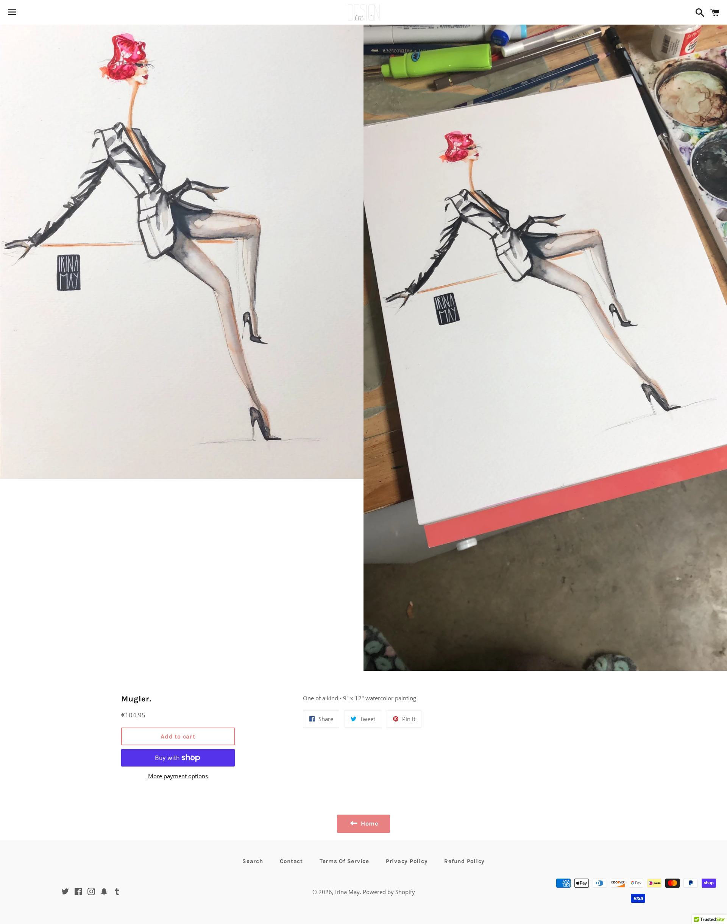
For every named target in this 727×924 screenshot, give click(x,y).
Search (252, 861)
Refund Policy (464, 861)
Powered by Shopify (389, 892)
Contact (291, 861)
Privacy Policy (407, 861)
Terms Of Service (344, 861)
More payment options (178, 776)
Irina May (347, 892)
